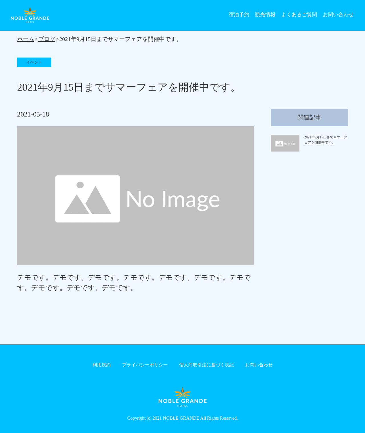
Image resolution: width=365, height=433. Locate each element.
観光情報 (265, 14)
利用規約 (101, 364)
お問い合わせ (338, 14)
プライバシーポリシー (145, 364)
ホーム (25, 39)
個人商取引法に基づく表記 (206, 364)
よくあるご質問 (299, 14)
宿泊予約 (239, 14)
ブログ (46, 39)
